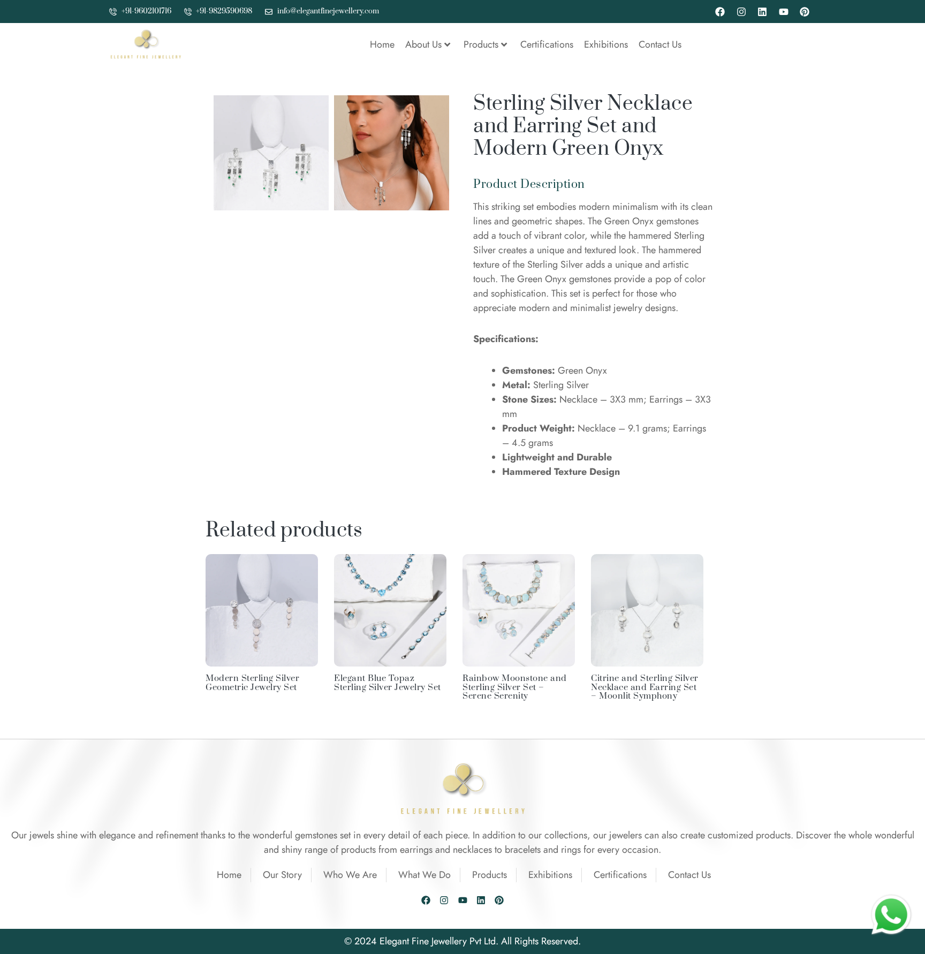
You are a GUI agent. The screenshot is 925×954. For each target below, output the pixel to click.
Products (481, 44)
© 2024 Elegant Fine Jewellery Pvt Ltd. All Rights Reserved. (462, 941)
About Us (423, 44)
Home (382, 44)
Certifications (546, 44)
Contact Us (660, 44)
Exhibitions (606, 44)
